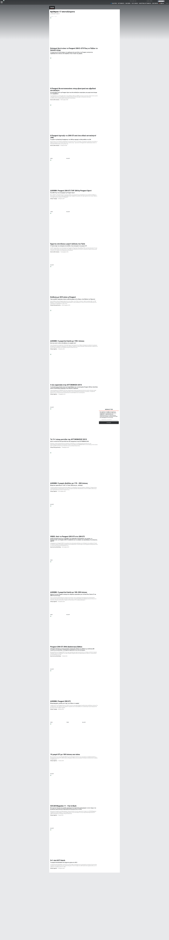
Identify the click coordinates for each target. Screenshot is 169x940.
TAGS (55, 16)
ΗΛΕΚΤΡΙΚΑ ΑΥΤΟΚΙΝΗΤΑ (145, 3)
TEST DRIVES (134, 3)
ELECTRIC (114, 3)
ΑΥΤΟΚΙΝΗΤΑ (121, 3)
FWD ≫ (161, 3)
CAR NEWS (127, 3)
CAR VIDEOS (155, 3)
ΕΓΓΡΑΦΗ (109, 422)
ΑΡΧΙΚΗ (51, 16)
